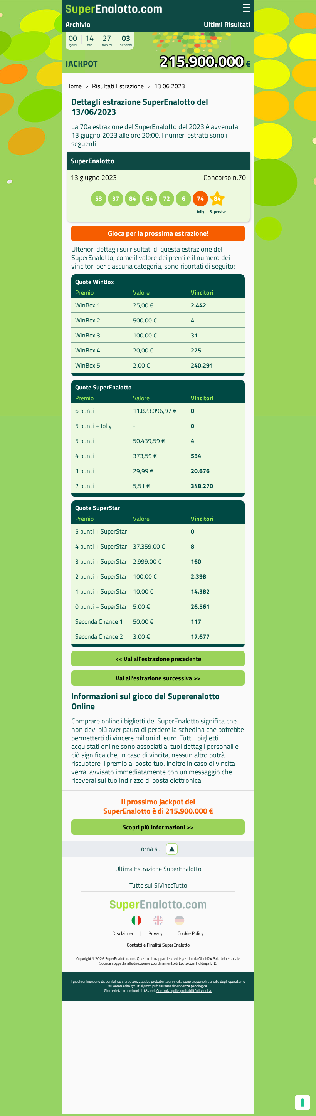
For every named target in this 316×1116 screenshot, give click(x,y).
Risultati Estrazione (118, 86)
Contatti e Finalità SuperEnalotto (158, 944)
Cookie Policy (190, 933)
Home (74, 86)
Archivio (78, 24)
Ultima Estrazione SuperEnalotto (158, 868)
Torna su (150, 848)
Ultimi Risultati (227, 24)
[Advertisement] (158, 1060)
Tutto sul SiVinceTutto (158, 885)
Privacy (155, 933)
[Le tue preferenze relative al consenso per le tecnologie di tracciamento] (302, 1102)
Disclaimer (123, 933)
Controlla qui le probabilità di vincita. (184, 990)
